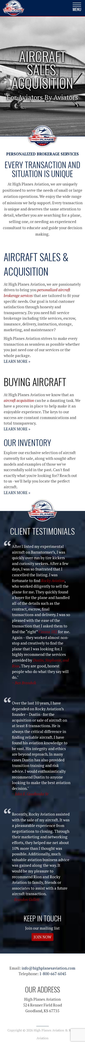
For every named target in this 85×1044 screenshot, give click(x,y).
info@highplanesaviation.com (48, 968)
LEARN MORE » (17, 361)
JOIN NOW (42, 937)
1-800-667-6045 (52, 973)
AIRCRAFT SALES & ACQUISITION (36, 264)
